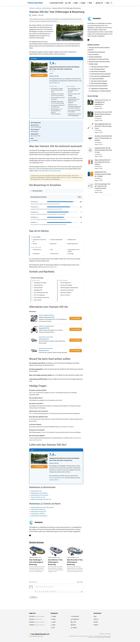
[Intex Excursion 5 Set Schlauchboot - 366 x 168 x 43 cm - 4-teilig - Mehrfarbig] (34, 350)
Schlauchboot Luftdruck (38, 513)
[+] (56, 591)
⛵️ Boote (38, 8)
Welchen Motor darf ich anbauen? (100, 74)
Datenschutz (108, 633)
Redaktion (39, 522)
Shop (95, 616)
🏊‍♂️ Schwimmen (75, 619)
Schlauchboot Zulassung (38, 509)
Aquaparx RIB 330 (44, 328)
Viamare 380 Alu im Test (38, 497)
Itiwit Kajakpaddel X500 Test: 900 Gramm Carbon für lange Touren (103, 126)
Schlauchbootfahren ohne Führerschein (49, 171)
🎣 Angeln (82, 3)
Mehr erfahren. (54, 21)
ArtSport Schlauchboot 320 (46, 317)
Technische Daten (37, 191)
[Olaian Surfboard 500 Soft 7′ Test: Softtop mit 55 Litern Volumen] (90, 162)
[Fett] (35, 591)
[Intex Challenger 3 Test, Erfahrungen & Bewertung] (37, 555)
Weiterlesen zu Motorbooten (98, 88)
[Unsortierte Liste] (46, 591)
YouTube (31, 619)
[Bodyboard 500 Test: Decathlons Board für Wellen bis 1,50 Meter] (90, 174)
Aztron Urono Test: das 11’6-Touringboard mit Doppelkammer (103, 102)
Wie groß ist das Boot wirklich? (99, 67)
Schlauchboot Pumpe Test (49, 267)
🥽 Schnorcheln (75, 616)
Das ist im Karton (93, 54)
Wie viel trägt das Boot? (97, 69)
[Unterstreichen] (39, 591)
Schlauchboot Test (36, 491)
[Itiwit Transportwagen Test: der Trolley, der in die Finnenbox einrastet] (90, 186)
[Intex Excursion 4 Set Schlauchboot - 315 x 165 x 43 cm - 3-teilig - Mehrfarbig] (34, 340)
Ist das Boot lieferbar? (96, 78)
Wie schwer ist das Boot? (97, 71)
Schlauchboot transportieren (39, 516)
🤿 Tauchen (74, 627)
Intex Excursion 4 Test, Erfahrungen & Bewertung (75, 562)
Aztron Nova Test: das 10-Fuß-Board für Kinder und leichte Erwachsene (103, 114)
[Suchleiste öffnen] (111, 3)
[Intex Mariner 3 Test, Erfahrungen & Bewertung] (56, 555)
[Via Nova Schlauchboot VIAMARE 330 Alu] (39, 67)
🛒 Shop (106, 3)
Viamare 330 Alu (54, 76)
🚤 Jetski (53, 622)
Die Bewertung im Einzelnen (96, 52)
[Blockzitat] (48, 591)
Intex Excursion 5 (44, 350)
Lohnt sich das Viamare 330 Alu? (98, 86)
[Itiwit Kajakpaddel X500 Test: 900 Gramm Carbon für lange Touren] (90, 126)
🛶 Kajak (75, 3)
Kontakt (96, 622)
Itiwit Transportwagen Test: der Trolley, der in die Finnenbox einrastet (102, 186)
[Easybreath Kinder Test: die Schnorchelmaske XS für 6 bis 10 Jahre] (90, 150)
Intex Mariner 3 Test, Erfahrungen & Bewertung (55, 562)
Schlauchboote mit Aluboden (39, 493)
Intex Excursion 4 (44, 339)
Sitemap (96, 625)
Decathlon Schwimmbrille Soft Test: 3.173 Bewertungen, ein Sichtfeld (103, 138)
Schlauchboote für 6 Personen (39, 495)
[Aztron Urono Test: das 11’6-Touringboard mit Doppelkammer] (90, 102)
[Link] (52, 591)
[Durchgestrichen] (42, 591)
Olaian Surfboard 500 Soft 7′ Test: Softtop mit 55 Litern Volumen (103, 162)
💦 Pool (53, 627)
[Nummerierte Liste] (44, 591)
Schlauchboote (47, 8)
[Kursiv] (37, 591)
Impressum (101, 633)
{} (53, 591)
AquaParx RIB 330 (54, 83)
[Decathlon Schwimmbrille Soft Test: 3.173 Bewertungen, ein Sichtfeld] (90, 138)
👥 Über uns (99, 3)
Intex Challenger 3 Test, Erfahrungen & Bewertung (36, 562)
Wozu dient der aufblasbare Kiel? (99, 76)
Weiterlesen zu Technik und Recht (100, 91)
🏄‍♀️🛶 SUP (68, 3)
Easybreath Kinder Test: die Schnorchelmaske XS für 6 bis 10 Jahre (103, 150)
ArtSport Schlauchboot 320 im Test (41, 499)
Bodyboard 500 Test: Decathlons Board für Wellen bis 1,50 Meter (103, 174)
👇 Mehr (89, 3)
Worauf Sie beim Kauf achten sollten (99, 61)
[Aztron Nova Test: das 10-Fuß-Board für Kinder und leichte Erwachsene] (90, 114)
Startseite (32, 8)
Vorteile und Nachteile (95, 57)
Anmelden (80, 582)
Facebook (31, 625)
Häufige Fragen (93, 64)
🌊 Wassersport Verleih (56, 3)
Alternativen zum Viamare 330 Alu (98, 59)
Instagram (31, 622)
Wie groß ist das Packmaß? (98, 81)
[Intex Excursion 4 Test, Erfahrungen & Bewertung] (75, 555)
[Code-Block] (50, 591)
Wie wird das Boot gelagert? (98, 83)
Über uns (96, 619)
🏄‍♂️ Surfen (73, 625)
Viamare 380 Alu (67, 177)
